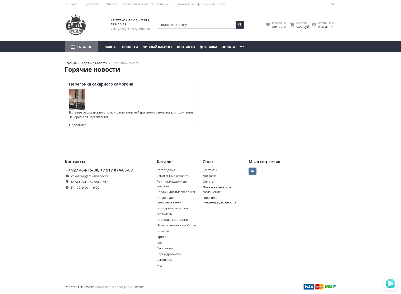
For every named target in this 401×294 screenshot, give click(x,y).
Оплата (111, 4)
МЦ (159, 265)
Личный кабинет (157, 47)
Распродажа (166, 170)
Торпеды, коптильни (172, 219)
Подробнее (78, 125)
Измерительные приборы (176, 225)
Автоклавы (165, 214)
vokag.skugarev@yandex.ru (130, 28)
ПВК (160, 242)
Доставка (92, 4)
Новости (130, 47)
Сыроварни (165, 248)
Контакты (72, 4)
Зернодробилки (169, 254)
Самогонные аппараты (173, 176)
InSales (139, 287)
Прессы (162, 237)
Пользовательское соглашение (146, 4)
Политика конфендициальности (201, 4)
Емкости (163, 231)
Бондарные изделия (172, 208)
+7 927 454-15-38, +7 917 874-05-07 (130, 22)
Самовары (164, 259)
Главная (110, 47)
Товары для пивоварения (176, 192)
